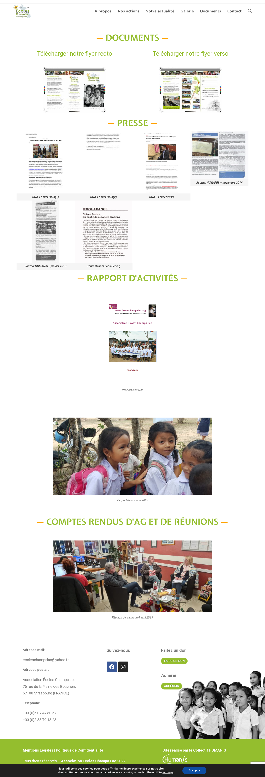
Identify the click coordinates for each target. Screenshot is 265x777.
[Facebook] (112, 667)
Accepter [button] (194, 770)
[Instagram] (123, 667)
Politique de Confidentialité (79, 750)
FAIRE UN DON (174, 661)
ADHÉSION (171, 686)
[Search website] (250, 11)
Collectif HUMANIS (209, 750)
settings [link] (168, 772)
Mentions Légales (38, 750)
